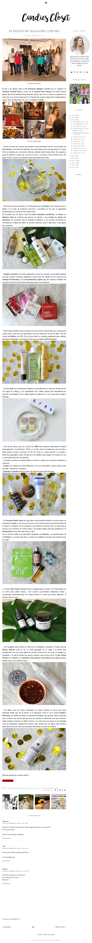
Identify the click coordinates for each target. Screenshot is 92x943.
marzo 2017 (78, 148)
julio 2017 (77, 139)
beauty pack (7, 531)
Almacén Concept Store (12, 92)
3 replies (49, 790)
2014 (74, 160)
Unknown (5, 821)
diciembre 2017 (79, 121)
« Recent (6, 927)
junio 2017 (77, 141)
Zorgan (6, 466)
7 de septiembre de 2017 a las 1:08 (15, 823)
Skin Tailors (15, 589)
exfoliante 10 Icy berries (31, 658)
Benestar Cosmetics (11, 471)
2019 (74, 115)
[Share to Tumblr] (62, 790)
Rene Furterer (51, 339)
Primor (40, 715)
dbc (5, 788)
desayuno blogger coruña (18, 788)
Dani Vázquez (37, 83)
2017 (74, 119)
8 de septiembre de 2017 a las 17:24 (15, 848)
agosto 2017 (78, 136)
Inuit (11, 389)
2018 (74, 117)
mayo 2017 (77, 143)
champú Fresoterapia (10, 279)
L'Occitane (6, 537)
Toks (4, 846)
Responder (6, 838)
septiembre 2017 (80, 128)
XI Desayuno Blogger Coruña (37, 89)
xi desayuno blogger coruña (46, 788)
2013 (74, 162)
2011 (74, 167)
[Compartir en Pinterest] (60, 790)
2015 (74, 158)
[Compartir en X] (55, 790)
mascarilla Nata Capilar (33, 279)
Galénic (13, 336)
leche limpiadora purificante (43, 214)
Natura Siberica (8, 650)
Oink (28, 460)
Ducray (15, 339)
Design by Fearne (54, 940)
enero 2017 (77, 153)
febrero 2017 (78, 150)
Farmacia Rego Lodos (14, 520)
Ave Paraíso (7, 149)
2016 (74, 155)
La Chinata (45, 206)
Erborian (45, 534)
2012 (74, 165)
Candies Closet (41, 940)
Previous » (61, 927)
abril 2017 (77, 146)
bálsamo (5, 217)
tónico (60, 214)
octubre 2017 (78, 126)
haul (32, 788)
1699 (36, 446)
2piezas (4, 869)
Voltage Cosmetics (10, 274)
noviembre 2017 (79, 124)
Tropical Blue (78, 130)
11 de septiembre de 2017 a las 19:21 (15, 871)
